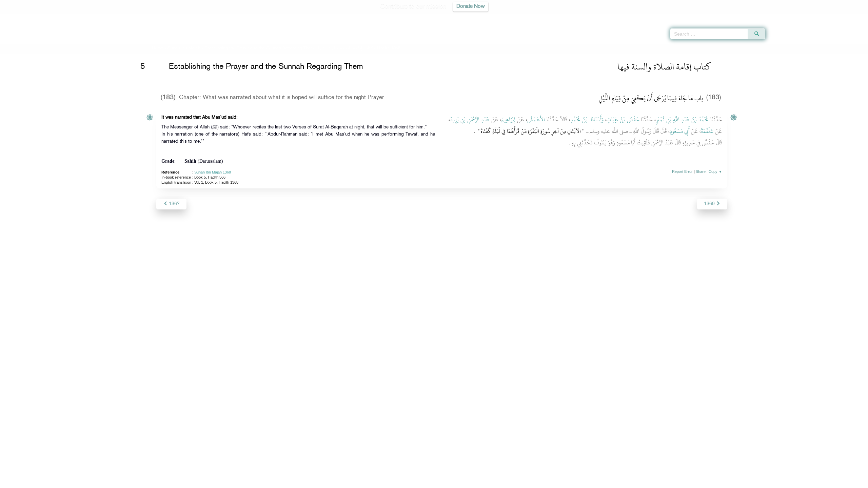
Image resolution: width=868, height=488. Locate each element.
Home (157, 48)
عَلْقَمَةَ (707, 131)
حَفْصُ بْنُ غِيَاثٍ (623, 119)
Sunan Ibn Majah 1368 (212, 172)
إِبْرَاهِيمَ (508, 119)
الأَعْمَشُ (536, 119)
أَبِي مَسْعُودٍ (680, 131)
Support (402, 481)
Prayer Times (828, 17)
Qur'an (783, 17)
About (365, 481)
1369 (710, 204)
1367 (173, 204)
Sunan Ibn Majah (183, 48)
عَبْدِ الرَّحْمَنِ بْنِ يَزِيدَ (470, 119)
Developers (429, 481)
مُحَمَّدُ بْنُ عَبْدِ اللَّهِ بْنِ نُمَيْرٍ (682, 119)
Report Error (682, 171)
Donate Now (470, 6)
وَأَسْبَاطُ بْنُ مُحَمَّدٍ (587, 119)
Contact (455, 481)
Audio (851, 17)
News (382, 481)
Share (701, 171)
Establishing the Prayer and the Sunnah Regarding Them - (289, 48)
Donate (476, 481)
